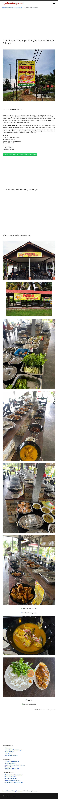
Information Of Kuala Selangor (14, 782)
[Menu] (54, 3)
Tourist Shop (9, 767)
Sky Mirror (8, 753)
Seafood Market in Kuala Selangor (15, 765)
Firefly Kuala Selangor (11, 755)
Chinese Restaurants (11, 778)
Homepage (8, 748)
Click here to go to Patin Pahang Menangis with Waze (20, 154)
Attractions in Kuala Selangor (13, 750)
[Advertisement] (29, 22)
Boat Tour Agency (10, 763)
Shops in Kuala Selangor (12, 761)
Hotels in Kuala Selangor (12, 769)
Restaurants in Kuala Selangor (14, 775)
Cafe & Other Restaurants (12, 780)
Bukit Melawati (9, 751)
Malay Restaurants (10, 777)
